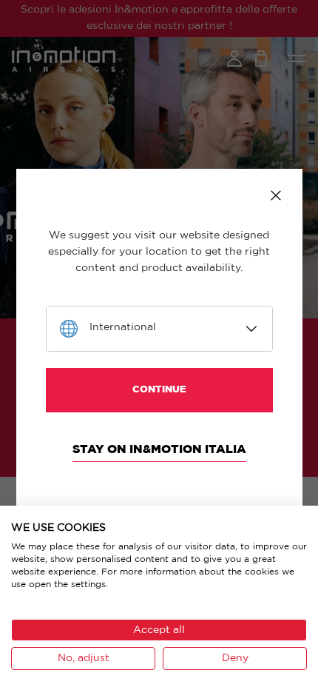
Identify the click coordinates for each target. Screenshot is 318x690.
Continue (159, 390)
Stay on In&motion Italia (159, 449)
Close (276, 195)
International (122, 327)
